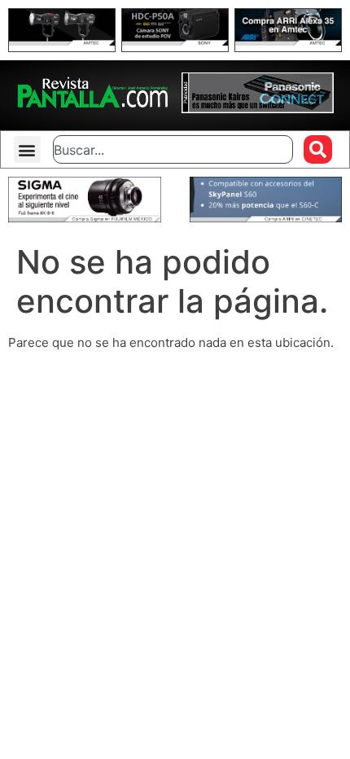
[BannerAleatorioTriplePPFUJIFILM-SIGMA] (84, 218)
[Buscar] (318, 149)
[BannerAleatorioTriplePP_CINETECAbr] (266, 218)
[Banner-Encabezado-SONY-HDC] (175, 41)
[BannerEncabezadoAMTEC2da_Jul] (62, 41)
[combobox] (172, 149)
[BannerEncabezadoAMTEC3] (288, 41)
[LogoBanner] (258, 108)
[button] (27, 149)
